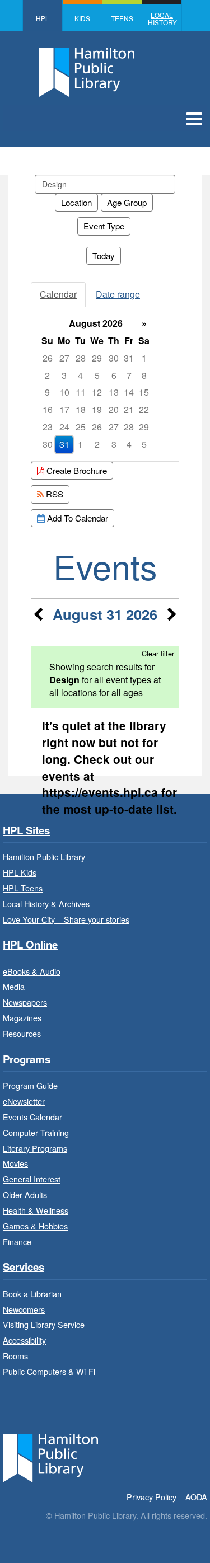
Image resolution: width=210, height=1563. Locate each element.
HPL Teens (23, 888)
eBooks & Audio (31, 971)
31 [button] (129, 357)
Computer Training (36, 1132)
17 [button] (64, 409)
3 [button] (64, 375)
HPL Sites (26, 831)
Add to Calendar (76, 518)
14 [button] (129, 392)
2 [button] (47, 375)
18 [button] (81, 409)
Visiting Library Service (44, 1324)
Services (23, 1267)
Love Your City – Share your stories (66, 919)
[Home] (50, 1456)
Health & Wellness (35, 1210)
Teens (122, 18)
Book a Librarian (32, 1293)
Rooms (15, 1356)
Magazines (22, 1018)
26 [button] (48, 357)
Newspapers (25, 1002)
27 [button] (64, 357)
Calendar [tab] (58, 294)
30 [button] (114, 357)
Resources (22, 1033)
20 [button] (114, 409)
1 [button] (144, 357)
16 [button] (48, 409)
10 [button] (64, 392)
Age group (127, 202)
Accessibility (24, 1340)
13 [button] (114, 392)
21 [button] (129, 409)
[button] (194, 118)
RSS (53, 494)
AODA (196, 1497)
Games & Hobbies (35, 1226)
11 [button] (81, 392)
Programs (26, 1060)
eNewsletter (24, 1101)
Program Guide (30, 1085)
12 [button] (97, 392)
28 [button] (81, 357)
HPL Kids (19, 872)
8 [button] (144, 375)
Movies (15, 1163)
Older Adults (25, 1194)
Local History (162, 18)
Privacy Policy (151, 1497)
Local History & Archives (46, 903)
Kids (82, 18)
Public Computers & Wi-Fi (49, 1371)
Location (76, 202)
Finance (17, 1241)
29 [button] (97, 357)
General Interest (31, 1179)
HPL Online (30, 945)
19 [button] (97, 409)
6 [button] (113, 375)
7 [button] (129, 375)
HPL (42, 18)
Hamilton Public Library (44, 856)
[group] (105, 384)
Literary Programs (35, 1148)
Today (103, 255)
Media (14, 986)
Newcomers (24, 1309)
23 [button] (48, 426)
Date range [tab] (118, 294)
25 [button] (81, 426)
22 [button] (144, 409)
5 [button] (97, 375)
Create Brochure (75, 470)
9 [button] (47, 392)
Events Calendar (32, 1117)
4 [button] (80, 375)
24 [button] (64, 426)
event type (103, 226)
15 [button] (144, 392)
